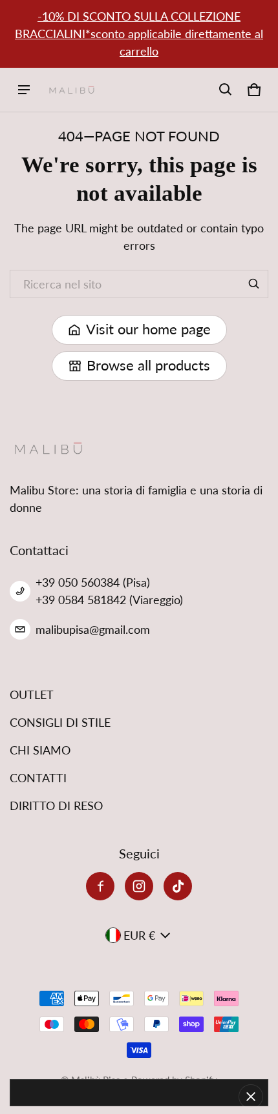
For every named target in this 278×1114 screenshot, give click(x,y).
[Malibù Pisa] (72, 90)
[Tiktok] (178, 886)
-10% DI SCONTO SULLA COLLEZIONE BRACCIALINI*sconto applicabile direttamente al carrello (139, 33)
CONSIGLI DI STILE (60, 722)
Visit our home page (148, 329)
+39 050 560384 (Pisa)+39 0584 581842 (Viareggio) (109, 591)
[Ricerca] (254, 284)
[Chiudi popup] (250, 1096)
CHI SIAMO (40, 750)
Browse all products (148, 365)
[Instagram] (139, 886)
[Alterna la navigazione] (24, 90)
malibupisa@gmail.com (93, 629)
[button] (225, 90)
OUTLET (32, 694)
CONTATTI (38, 778)
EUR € (139, 935)
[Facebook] (100, 886)
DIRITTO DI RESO (56, 805)
